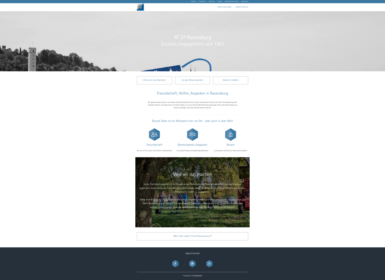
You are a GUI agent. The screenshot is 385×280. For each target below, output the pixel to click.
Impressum (211, 1)
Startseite (193, 1)
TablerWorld (244, 1)
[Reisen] (230, 134)
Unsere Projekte (241, 7)
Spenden (219, 1)
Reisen (231, 145)
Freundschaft (154, 145)
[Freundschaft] (154, 134)
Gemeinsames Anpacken (192, 145)
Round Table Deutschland (231, 1)
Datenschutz (202, 1)
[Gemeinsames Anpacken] (192, 134)
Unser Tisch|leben (224, 7)
